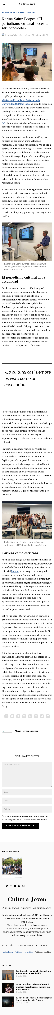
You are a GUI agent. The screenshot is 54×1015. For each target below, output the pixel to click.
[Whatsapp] (36, 716)
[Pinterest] (24, 716)
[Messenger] (12, 716)
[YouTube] (15, 886)
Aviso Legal (8, 952)
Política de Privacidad (24, 952)
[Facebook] (6, 716)
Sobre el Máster (9, 945)
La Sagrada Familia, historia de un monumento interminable (33, 972)
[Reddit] (42, 716)
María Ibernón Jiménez (26, 731)
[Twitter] (18, 716)
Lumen (15, 571)
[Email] (48, 716)
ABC (4, 122)
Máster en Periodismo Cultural (18, 12)
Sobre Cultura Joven (27, 945)
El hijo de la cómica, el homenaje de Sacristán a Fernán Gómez (34, 999)
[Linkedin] (30, 716)
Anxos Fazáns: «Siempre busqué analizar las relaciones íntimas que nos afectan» (33, 987)
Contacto (43, 945)
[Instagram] (11, 886)
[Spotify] (19, 886)
